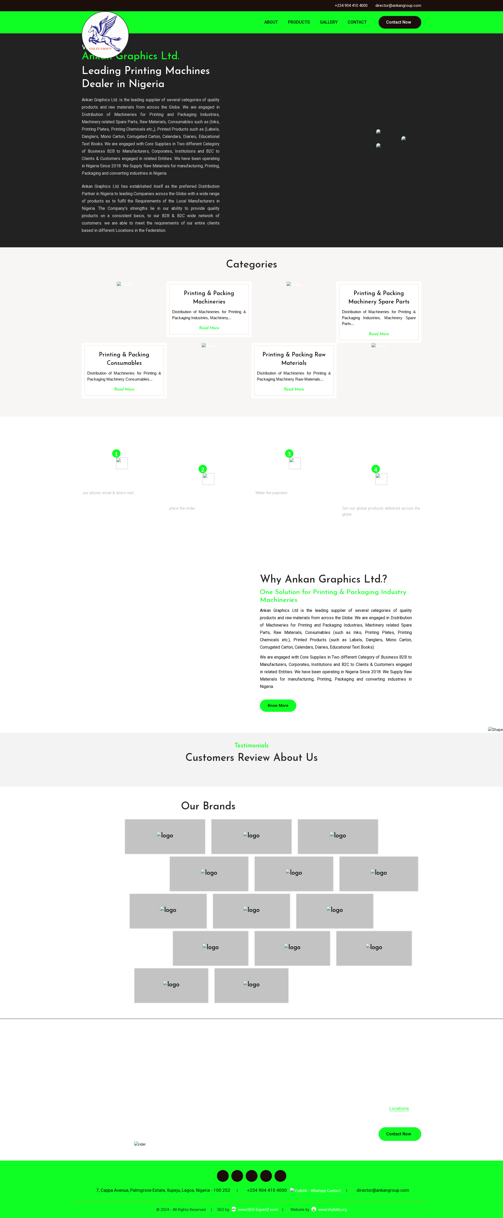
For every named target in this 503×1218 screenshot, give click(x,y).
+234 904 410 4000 (351, 5)
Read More (209, 328)
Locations (399, 1108)
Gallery (328, 22)
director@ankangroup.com (398, 5)
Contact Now (398, 22)
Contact (356, 22)
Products (298, 22)
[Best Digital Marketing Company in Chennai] (313, 1209)
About (270, 22)
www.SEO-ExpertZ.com (258, 1209)
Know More (278, 705)
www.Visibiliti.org (332, 1209)
